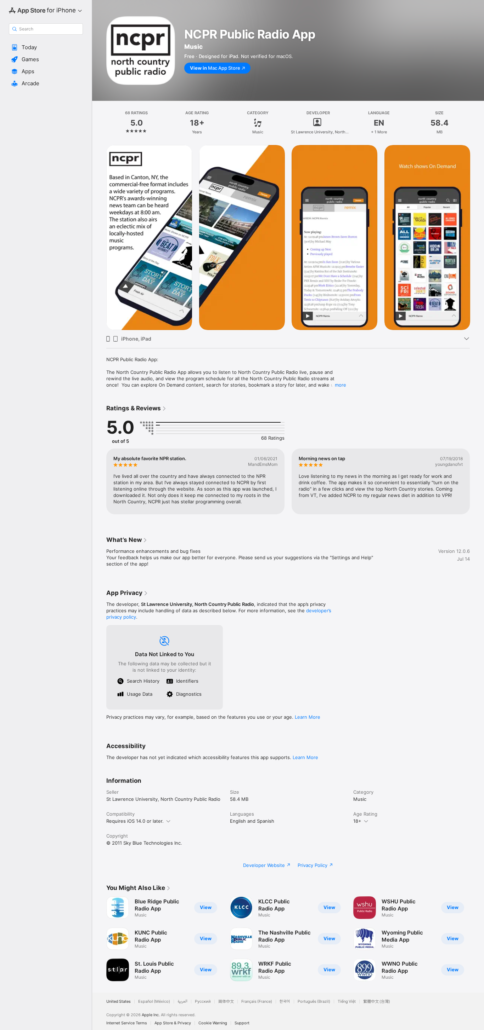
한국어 (285, 1001)
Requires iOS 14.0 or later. (135, 821)
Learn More (307, 717)
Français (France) (256, 1001)
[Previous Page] (99, 237)
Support (242, 1023)
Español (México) (154, 1001)
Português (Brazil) (314, 1001)
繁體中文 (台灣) (376, 1001)
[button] (46, 47)
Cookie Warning (212, 1023)
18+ (357, 821)
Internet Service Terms (126, 1023)
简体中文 (226, 1001)
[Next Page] (477, 237)
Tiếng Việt (347, 1001)
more (340, 385)
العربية (182, 1001)
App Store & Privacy (172, 1023)
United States (118, 1001)
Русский (203, 1001)
